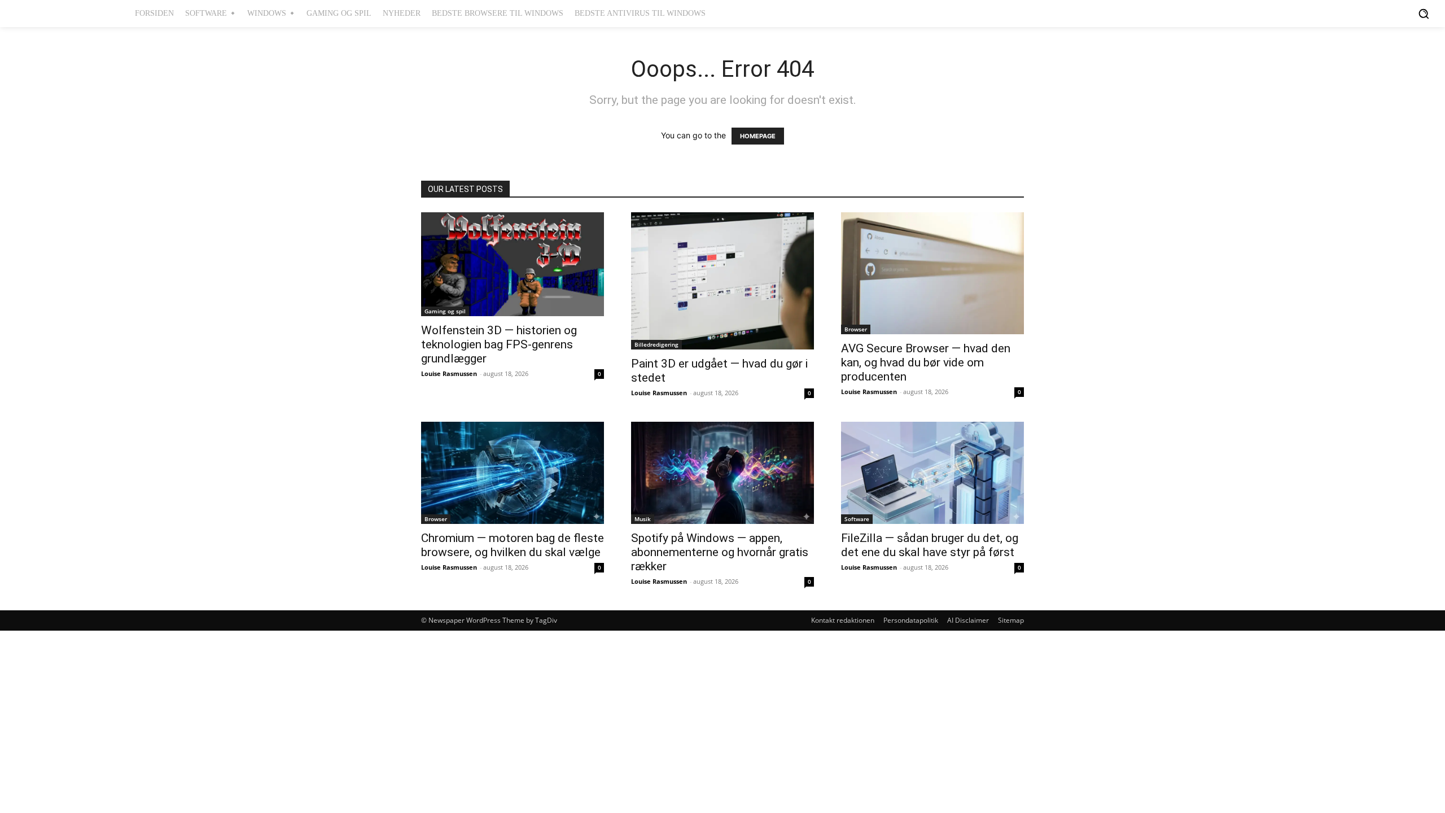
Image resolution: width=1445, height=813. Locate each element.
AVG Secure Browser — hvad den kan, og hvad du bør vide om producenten (925, 362)
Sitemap (1011, 620)
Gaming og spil (445, 311)
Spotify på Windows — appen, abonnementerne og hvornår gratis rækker (719, 552)
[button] (1423, 13)
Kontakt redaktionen (842, 620)
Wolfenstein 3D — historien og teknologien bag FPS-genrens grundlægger (499, 344)
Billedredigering (656, 344)
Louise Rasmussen (449, 373)
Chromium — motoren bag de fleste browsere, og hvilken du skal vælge (512, 545)
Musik (642, 519)
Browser (855, 329)
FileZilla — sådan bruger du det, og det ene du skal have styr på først (929, 545)
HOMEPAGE (758, 136)
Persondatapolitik (910, 620)
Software (856, 519)
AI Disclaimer (968, 620)
